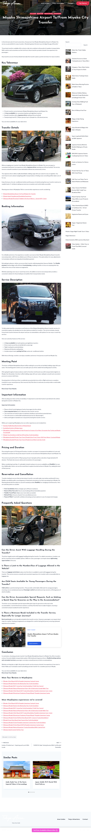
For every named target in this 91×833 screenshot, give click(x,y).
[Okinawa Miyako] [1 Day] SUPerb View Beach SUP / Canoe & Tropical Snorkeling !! (26, 717)
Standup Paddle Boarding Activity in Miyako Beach (17, 425)
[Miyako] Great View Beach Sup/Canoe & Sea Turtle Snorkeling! (20, 720)
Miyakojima (40, 13)
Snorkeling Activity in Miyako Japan (12, 428)
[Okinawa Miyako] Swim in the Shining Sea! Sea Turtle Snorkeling (20, 683)
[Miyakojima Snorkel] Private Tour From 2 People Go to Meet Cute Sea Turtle (24, 439)
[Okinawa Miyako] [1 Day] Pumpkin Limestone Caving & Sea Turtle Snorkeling (24, 722)
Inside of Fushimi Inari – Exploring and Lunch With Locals (15, 745)
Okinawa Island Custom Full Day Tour (13, 729)
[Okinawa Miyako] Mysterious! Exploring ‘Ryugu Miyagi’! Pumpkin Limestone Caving (26, 693)
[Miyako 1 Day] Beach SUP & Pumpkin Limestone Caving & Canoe (21, 681)
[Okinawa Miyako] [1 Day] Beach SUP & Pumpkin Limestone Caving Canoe (23, 725)
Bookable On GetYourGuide (9, 737)
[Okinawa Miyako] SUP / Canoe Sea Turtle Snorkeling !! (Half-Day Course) (23, 686)
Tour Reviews (57, 13)
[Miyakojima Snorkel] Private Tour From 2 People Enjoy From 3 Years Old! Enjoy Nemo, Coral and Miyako (31, 437)
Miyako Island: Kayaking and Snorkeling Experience (17, 196)
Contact (70, 3)
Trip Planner (83, 3)
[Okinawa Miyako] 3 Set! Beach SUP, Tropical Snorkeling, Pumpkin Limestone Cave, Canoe (27, 691)
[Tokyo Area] (11, 3)
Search (67, 42)
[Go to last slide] (6, 776)
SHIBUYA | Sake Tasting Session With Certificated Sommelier (47, 745)
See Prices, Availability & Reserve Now (44, 830)
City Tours (33, 13)
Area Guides (61, 819)
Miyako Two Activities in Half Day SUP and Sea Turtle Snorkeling (20, 435)
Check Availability (33, 643)
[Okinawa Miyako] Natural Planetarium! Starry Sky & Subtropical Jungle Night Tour (26, 688)
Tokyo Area (42, 27)
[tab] (28, 792)
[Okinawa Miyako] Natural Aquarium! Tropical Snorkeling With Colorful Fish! (24, 727)
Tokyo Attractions (74, 819)
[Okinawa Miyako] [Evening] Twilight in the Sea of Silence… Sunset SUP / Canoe (25, 198)
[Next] (57, 776)
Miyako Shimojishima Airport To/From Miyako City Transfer (19, 194)
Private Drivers (48, 13)
